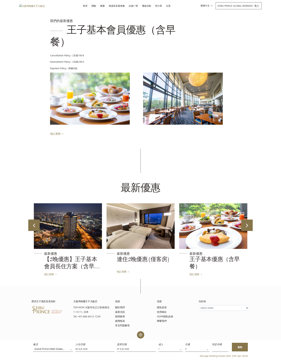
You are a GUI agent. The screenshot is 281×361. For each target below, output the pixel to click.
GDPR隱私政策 (165, 316)
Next (247, 225)
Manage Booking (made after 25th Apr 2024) (224, 355)
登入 (256, 5)
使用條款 (162, 312)
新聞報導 (120, 316)
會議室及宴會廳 (117, 5)
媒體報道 (120, 321)
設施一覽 (133, 5)
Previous (34, 225)
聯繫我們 (162, 321)
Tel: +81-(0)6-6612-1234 (86, 316)
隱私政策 (162, 307)
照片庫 (158, 5)
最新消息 (120, 312)
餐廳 (102, 5)
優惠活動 (146, 5)
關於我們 (120, 307)
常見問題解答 (122, 325)
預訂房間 (55, 134)
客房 (85, 5)
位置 (168, 5)
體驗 (94, 5)
